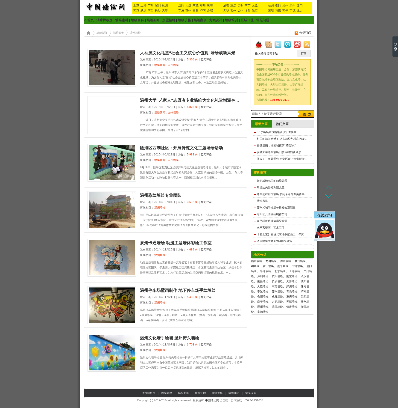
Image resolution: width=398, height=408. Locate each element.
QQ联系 (258, 44)
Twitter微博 (278, 44)
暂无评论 (206, 59)
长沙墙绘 (277, 281)
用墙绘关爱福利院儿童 (270, 187)
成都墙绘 (277, 296)
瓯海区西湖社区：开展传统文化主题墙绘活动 (181, 148)
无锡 (226, 10)
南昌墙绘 (262, 281)
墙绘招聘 (200, 393)
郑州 (203, 5)
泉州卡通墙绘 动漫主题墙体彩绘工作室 (176, 243)
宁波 (181, 10)
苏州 (188, 10)
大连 (188, 5)
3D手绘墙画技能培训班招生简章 (276, 132)
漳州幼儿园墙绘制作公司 (272, 214)
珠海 (210, 5)
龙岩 (300, 10)
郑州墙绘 (291, 286)
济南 (203, 10)
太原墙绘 (277, 301)
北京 (136, 5)
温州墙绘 (135, 32)
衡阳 (278, 5)
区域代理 (247, 20)
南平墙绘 (282, 266)
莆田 (278, 10)
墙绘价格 (184, 20)
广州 (151, 5)
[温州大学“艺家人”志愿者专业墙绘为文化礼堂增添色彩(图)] (112, 133)
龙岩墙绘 (271, 261)
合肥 (210, 10)
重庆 (233, 5)
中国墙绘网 (212, 400)
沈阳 (181, 5)
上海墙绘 (294, 271)
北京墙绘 (280, 271)
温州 (240, 10)
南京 (136, 10)
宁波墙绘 (262, 291)
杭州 (165, 5)
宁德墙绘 (297, 266)
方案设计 (215, 20)
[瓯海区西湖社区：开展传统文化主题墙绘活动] (112, 180)
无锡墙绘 (291, 301)
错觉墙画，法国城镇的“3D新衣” (276, 145)
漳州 (285, 5)
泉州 (293, 5)
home (88, 32)
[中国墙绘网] (328, 226)
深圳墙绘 (262, 276)
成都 (226, 5)
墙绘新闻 (153, 20)
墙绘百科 (137, 20)
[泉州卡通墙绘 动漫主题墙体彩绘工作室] (112, 275)
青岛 (196, 10)
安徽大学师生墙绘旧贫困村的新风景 (279, 152)
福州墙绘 (256, 261)
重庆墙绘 (291, 296)
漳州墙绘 (285, 261)
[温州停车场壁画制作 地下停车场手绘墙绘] (112, 323)
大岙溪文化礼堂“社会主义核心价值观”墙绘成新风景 (187, 53)
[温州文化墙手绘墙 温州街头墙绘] (112, 370)
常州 (233, 10)
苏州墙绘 (277, 291)
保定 (255, 10)
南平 (285, 10)
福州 (271, 5)
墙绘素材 (121, 20)
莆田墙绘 (268, 266)
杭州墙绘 (277, 276)
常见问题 (262, 20)
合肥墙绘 (262, 296)
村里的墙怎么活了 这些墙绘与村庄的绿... (282, 138)
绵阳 (248, 10)
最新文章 (261, 124)
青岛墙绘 (291, 291)
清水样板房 (105, 20)
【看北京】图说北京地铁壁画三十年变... (281, 234)
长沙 (158, 10)
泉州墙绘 (300, 261)
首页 (90, 20)
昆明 (240, 5)
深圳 (158, 5)
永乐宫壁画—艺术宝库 (270, 227)
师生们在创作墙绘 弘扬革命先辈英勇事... (282, 194)
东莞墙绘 (277, 286)
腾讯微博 (287, 44)
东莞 (196, 5)
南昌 (151, 10)
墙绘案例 (200, 20)
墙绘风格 (262, 201)
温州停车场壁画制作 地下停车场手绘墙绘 (178, 290)
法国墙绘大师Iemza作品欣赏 (274, 241)
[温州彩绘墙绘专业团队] (112, 228)
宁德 (293, 10)
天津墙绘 (291, 281)
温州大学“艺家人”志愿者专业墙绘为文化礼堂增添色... (189, 100)
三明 (271, 10)
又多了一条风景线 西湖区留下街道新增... (282, 159)
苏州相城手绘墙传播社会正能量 (276, 207)
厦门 (300, 5)
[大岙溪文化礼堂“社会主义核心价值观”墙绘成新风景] (112, 85)
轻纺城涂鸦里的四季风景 (272, 180)
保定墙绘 (291, 306)
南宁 (248, 5)
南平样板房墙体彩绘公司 (272, 221)
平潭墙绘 (265, 271)
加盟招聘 (168, 20)
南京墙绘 (291, 276)
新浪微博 (297, 44)
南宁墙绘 (262, 301)
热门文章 (282, 124)
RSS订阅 (307, 44)
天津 (165, 10)
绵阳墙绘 (277, 306)
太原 (255, 5)
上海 (143, 5)
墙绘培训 (231, 20)
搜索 (305, 114)
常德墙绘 (262, 311)
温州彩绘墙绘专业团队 (160, 195)
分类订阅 (305, 32)
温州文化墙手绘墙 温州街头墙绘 (169, 338)
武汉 (143, 10)
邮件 (268, 44)
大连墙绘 (262, 286)
